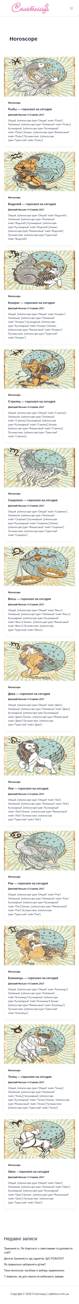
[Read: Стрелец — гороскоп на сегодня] (39, 368)
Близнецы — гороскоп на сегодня (33, 978)
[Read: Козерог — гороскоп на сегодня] (39, 269)
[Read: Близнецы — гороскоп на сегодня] (39, 945)
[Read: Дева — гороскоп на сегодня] (39, 660)
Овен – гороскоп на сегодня (28, 1171)
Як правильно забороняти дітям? (25, 1264)
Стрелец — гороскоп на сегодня (31, 401)
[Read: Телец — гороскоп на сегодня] (39, 1043)
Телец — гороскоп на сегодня (29, 1076)
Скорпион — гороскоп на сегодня (33, 500)
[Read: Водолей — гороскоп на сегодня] (39, 171)
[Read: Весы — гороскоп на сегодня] (39, 566)
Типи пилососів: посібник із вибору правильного (34, 1270)
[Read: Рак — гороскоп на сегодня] (39, 850)
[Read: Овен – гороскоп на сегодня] (39, 1138)
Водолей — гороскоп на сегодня (32, 204)
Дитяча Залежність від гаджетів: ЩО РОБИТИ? (34, 1258)
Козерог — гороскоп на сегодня (31, 302)
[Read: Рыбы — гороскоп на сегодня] (39, 76)
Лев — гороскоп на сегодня (28, 788)
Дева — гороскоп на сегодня (29, 693)
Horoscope (14, 102)
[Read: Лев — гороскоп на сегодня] (39, 755)
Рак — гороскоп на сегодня (28, 883)
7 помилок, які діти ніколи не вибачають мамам (33, 1276)
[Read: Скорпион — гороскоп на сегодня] (39, 467)
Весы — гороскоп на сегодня (29, 599)
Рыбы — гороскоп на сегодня (30, 109)
